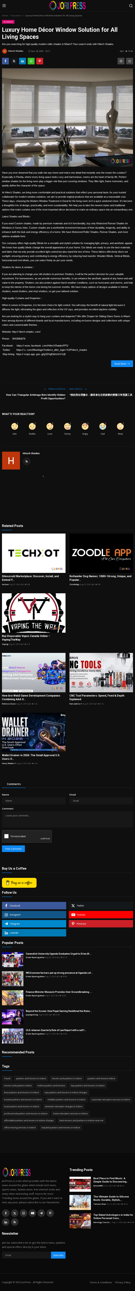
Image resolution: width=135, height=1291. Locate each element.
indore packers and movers (51, 1085)
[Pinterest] (50, 1213)
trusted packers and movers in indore (23, 1099)
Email (72, 794)
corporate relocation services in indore (110, 1099)
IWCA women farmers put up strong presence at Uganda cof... (59, 973)
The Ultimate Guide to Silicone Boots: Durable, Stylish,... (111, 1198)
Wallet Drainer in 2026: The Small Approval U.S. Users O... (31, 757)
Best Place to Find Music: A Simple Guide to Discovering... (110, 1180)
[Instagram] (23, 1213)
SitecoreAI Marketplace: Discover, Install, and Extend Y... (30, 578)
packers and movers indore (101, 1078)
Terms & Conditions (100, 1282)
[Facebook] (6, 1213)
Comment (8, 808)
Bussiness (16, 15)
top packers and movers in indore (88, 1085)
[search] (131, 5)
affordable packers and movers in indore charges (29, 1120)
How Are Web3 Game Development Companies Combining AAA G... (31, 697)
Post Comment (13, 848)
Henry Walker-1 (9, 763)
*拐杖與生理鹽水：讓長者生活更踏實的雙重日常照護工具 (100, 394)
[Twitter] (14, 1213)
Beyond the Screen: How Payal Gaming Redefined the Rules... (59, 1011)
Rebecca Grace (9, 703)
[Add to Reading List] (129, 61)
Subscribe (58, 1255)
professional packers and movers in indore (25, 1113)
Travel (7, 1078)
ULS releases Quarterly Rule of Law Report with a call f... (56, 1030)
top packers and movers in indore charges (66, 1092)
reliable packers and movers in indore (67, 1099)
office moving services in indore (20, 1127)
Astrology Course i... (102, 1222)
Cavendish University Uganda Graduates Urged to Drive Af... (58, 953)
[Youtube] (32, 1213)
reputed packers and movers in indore (60, 1127)
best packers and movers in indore (21, 1092)
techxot (5, 584)
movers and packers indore (18, 1085)
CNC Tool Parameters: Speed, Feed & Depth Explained (96, 697)
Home (5, 15)
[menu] (4, 5)
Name (5, 794)
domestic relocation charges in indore (63, 1106)
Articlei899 (98, 1185)
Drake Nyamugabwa (35, 957)
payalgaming (32, 1014)
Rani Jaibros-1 (75, 703)
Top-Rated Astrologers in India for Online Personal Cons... (113, 1216)
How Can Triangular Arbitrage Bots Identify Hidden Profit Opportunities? (35, 396)
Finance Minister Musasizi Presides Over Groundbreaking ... (59, 992)
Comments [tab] (14, 784)
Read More (120, 363)
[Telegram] (41, 1213)
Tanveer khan (99, 1204)
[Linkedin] (6, 1222)
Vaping (5, 644)
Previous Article (56, 389)
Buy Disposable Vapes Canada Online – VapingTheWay (26, 637)
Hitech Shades (31, 453)
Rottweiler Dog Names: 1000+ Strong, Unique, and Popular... (100, 578)
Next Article (76, 389)
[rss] (14, 1222)
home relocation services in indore (70, 1113)
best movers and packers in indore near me (81, 1120)
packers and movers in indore (31, 1078)
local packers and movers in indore (21, 1106)
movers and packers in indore (67, 1078)
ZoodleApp (74, 584)
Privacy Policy (123, 1282)
